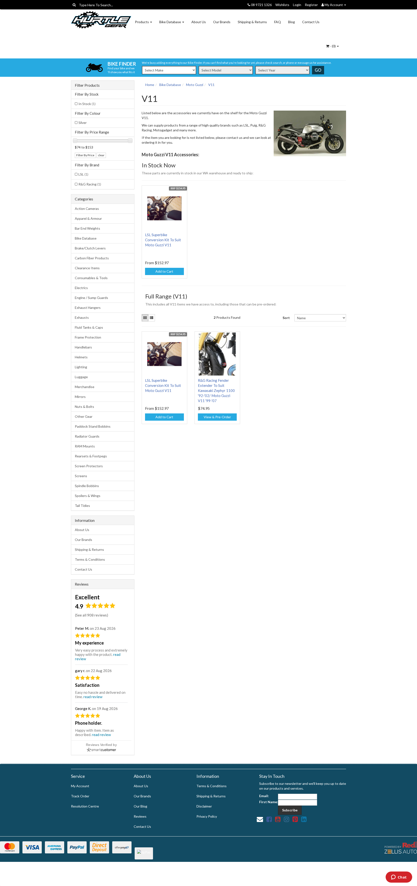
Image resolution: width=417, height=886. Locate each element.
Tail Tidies (82, 505)
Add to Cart (164, 271)
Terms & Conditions (90, 559)
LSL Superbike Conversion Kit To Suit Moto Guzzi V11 (163, 240)
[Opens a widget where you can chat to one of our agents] (398, 878)
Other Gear (83, 416)
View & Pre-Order (217, 417)
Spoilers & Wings (87, 496)
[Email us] (260, 819)
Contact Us (311, 22)
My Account (80, 786)
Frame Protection (88, 337)
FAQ (277, 22)
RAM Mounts (85, 446)
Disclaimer (204, 806)
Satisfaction (87, 685)
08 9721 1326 (261, 5)
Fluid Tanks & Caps (89, 327)
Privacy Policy (206, 816)
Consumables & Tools (91, 278)
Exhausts (82, 317)
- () (332, 46)
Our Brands (221, 22)
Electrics (81, 288)
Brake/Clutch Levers (90, 248)
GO (318, 70)
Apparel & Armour (88, 218)
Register (311, 5)
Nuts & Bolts (84, 406)
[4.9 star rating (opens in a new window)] (100, 607)
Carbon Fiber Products (92, 258)
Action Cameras (87, 208)
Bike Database (170, 22)
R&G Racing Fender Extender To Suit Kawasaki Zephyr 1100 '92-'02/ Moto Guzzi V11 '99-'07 (216, 390)
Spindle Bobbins (87, 486)
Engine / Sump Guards (91, 298)
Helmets (81, 357)
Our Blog (140, 806)
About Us (198, 22)
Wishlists (282, 5)
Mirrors (80, 397)
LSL (83, 174)
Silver (82, 122)
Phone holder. (88, 723)
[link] (269, 819)
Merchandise (84, 387)
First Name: (268, 802)
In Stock (87, 104)
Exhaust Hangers (88, 307)
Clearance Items (87, 268)
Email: (264, 796)
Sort (286, 318)
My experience (89, 642)
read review (92, 697)
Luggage (81, 377)
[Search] (74, 4)
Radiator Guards (87, 436)
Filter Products (87, 85)
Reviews (140, 816)
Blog (291, 22)
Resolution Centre (85, 806)
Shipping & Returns (252, 22)
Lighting (81, 367)
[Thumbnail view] (145, 317)
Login (297, 5)
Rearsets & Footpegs (91, 456)
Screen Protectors (89, 466)
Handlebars (83, 347)
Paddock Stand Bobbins (93, 426)
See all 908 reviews (91, 615)
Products (142, 22)
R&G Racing (89, 184)
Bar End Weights (87, 228)
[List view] (151, 317)
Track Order (80, 796)
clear (101, 155)
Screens (81, 476)
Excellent (87, 597)
